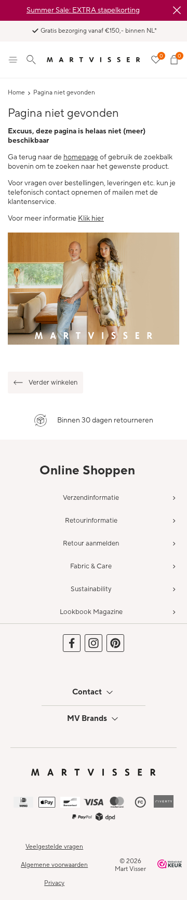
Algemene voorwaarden (54, 865)
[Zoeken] (31, 59)
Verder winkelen (53, 382)
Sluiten (176, 10)
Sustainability (91, 589)
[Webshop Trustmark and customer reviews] (169, 865)
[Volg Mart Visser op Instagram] (93, 643)
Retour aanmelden (91, 543)
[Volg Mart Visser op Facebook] (72, 643)
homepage (80, 157)
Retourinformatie (91, 520)
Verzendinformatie (91, 498)
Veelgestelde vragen (54, 847)
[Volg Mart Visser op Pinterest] (115, 643)
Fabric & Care (91, 566)
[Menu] (13, 59)
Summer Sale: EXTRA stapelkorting (83, 10)
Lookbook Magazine (91, 612)
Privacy (54, 883)
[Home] (93, 59)
